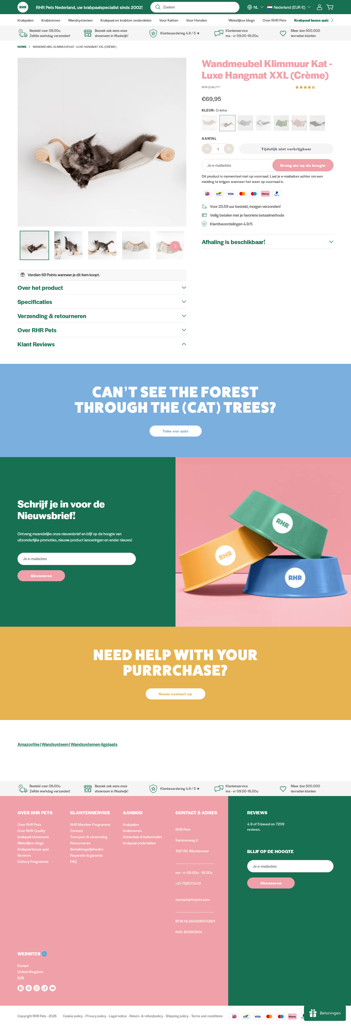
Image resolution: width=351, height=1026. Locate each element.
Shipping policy (177, 1015)
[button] (305, 86)
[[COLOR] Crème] (227, 123)
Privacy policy (96, 1015)
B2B (20, 977)
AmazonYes (28, 744)
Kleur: (214, 110)
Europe (23, 965)
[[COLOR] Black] (317, 123)
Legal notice (118, 1015)
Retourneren (80, 842)
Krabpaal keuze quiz (33, 849)
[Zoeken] (158, 7)
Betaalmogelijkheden (87, 849)
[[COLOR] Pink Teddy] (299, 123)
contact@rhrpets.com (193, 899)
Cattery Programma (32, 861)
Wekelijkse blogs (30, 842)
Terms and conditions (207, 1015)
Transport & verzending (88, 836)
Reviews (24, 855)
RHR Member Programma (90, 824)
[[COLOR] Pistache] (281, 123)
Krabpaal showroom (33, 836)
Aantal (209, 138)
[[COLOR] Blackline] (263, 123)
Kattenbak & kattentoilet (142, 836)
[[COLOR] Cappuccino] (209, 123)
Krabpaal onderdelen (139, 842)
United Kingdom (30, 971)
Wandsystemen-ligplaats (94, 744)
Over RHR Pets (29, 824)
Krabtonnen (132, 830)
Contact (76, 830)
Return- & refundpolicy (146, 1015)
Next (175, 246)
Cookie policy (73, 1015)
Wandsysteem (55, 744)
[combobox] (258, 7)
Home (21, 46)
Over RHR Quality (31, 830)
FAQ (73, 861)
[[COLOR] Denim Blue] (245, 123)
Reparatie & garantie (86, 855)
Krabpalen (131, 824)
